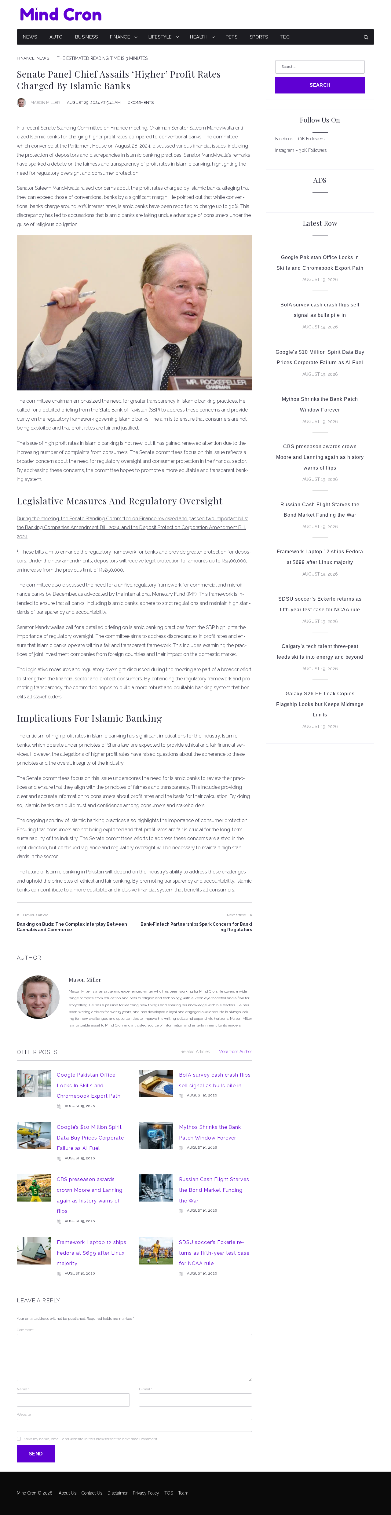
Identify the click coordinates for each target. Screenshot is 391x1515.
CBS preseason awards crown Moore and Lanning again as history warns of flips (320, 457)
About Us (67, 1493)
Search (320, 85)
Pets (231, 37)
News (30, 37)
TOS (168, 1493)
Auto (56, 37)
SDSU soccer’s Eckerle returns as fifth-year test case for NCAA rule (214, 1252)
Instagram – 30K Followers (301, 150)
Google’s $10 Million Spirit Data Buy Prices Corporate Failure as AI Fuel (90, 1137)
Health (198, 37)
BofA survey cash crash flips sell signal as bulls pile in (320, 310)
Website (24, 1414)
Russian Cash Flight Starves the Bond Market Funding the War (214, 1190)
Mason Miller (45, 102)
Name (23, 1389)
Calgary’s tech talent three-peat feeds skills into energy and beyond (320, 652)
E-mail (145, 1389)
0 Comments (141, 102)
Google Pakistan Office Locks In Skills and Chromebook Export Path (89, 1085)
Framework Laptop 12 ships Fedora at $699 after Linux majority (91, 1252)
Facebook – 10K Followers (299, 138)
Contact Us (92, 1493)
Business (86, 37)
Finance (120, 37)
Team (183, 1493)
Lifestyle (160, 37)
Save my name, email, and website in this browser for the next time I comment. (91, 1439)
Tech (286, 37)
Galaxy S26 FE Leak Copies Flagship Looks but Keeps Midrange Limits (320, 704)
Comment (25, 1330)
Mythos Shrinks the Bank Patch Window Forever (320, 404)
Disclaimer (118, 1493)
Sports (259, 37)
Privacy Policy (146, 1493)
